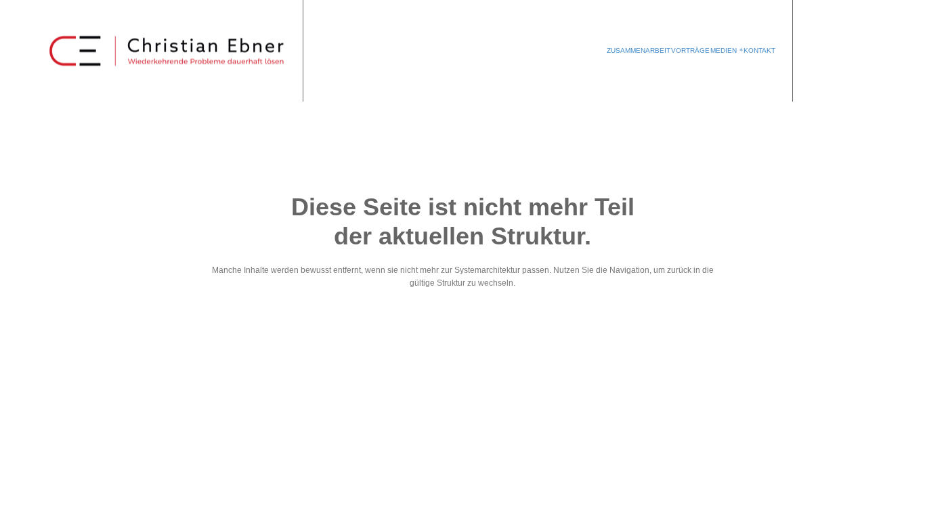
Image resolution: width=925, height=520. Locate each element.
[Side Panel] (865, 51)
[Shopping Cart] (820, 51)
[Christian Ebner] (167, 51)
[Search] (843, 51)
